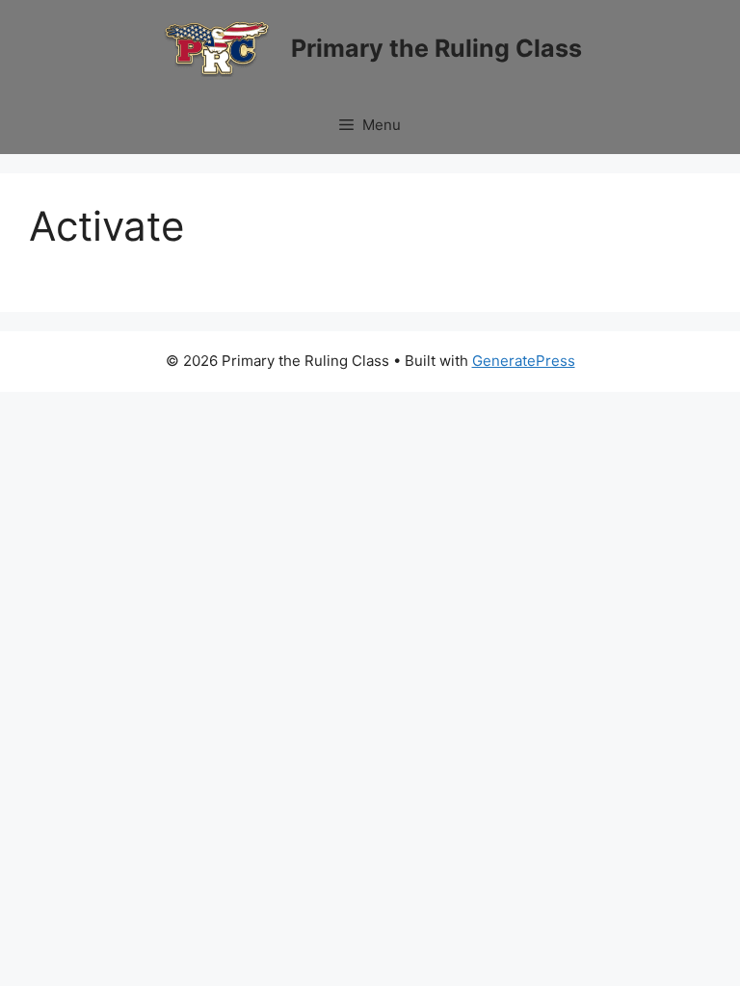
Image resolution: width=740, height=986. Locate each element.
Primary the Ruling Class (436, 48)
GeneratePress (523, 360)
